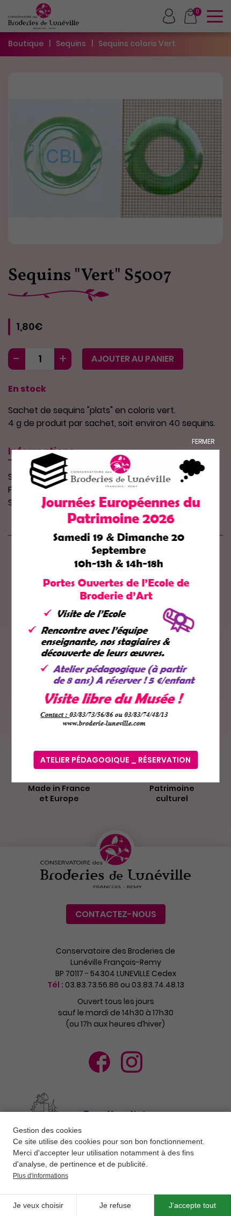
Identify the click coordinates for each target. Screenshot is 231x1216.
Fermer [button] (203, 441)
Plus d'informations (40, 1176)
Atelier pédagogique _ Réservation (115, 759)
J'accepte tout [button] (192, 1205)
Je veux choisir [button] (38, 1205)
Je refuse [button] (115, 1205)
